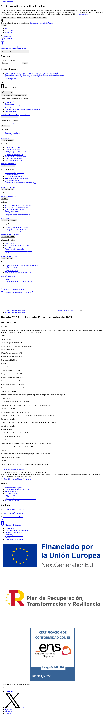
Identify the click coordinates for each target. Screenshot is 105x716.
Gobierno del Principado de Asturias (41, 23)
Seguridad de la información (14, 155)
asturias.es (8, 29)
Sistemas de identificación (13, 160)
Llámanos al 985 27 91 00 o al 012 (14, 509)
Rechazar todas (39, 17)
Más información (82, 14)
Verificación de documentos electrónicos (18, 207)
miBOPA (8, 108)
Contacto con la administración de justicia (18, 251)
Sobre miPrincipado (11, 491)
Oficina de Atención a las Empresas (16, 227)
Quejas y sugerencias (12, 211)
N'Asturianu (7, 36)
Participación (9, 30)
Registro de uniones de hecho (14, 249)
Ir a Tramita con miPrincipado (10, 124)
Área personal (7, 38)
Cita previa (8, 247)
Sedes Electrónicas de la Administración (18, 272)
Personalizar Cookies (23, 17)
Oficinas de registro (11, 269)
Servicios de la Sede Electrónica (15, 156)
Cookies (7, 538)
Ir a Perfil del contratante (9, 187)
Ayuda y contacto (10, 495)
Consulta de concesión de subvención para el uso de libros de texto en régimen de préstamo (34, 75)
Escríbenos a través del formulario (14, 513)
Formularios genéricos (12, 213)
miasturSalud (9, 32)
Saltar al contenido (7, 2)
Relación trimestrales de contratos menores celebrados (22, 184)
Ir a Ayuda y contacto (8, 276)
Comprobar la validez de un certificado (17, 215)
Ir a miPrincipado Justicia (9, 256)
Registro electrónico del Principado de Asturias (20, 205)
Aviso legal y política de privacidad (16, 530)
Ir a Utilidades (5, 218)
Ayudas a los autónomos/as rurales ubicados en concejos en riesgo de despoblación (31, 73)
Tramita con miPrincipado (13, 488)
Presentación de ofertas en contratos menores (19, 182)
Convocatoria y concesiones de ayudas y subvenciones (22, 109)
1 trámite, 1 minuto (11, 267)
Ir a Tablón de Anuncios (8, 196)
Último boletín (9, 102)
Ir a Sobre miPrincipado (8, 164)
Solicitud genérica (11, 79)
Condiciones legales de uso (13, 158)
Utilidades (8, 497)
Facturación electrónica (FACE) (15, 229)
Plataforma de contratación (13, 176)
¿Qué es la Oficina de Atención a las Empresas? (20, 499)
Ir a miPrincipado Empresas (10, 234)
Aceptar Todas (8, 17)
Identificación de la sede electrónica (16, 151)
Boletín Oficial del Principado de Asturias (18, 281)
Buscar (25, 63)
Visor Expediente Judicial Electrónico (17, 245)
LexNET (8, 253)
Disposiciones (9, 104)
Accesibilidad (9, 528)
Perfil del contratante (11, 493)
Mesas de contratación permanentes (16, 178)
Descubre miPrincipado (12, 149)
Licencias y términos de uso (14, 153)
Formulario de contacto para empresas (17, 231)
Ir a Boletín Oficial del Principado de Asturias (15, 115)
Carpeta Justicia (10, 243)
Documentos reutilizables (13, 135)
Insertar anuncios (10, 111)
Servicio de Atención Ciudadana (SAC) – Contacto (21, 265)
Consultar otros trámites (12, 133)
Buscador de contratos (12, 180)
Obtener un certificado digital (14, 209)
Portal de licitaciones (11, 175)
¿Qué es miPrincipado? (12, 147)
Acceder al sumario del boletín (39, 310)
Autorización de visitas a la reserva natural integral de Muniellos (25, 77)
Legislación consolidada (13, 106)
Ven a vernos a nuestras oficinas (13, 517)
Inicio (7, 279)
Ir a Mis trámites (6, 138)
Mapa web (8, 534)
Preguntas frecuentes (11, 271)
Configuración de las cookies (14, 539)
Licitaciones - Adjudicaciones (14, 173)
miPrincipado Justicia (12, 500)
